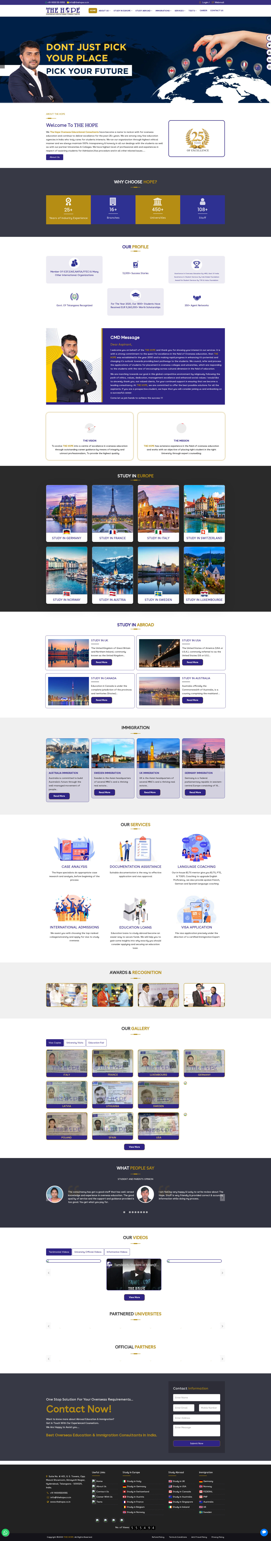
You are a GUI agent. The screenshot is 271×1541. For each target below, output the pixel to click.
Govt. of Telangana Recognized (74, 305)
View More (134, 1147)
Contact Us (102, 1491)
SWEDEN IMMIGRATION (62, 773)
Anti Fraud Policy (199, 1537)
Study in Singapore (182, 1502)
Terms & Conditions (178, 1537)
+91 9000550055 (59, 1493)
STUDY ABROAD (143, 11)
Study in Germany (136, 1486)
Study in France (134, 1502)
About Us (55, 157)
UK (204, 1507)
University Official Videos (87, 1252)
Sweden (207, 1512)
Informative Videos (117, 1252)
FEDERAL (208, 1491)
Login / (206, 2)
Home (99, 1481)
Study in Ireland (180, 1507)
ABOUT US (104, 11)
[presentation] (48, 768)
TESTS (192, 11)
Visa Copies (55, 1042)
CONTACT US (216, 10)
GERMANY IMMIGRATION (153, 773)
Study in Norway (135, 1512)
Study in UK (178, 1481)
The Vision (89, 440)
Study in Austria (135, 1496)
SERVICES (179, 11)
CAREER (203, 10)
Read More (101, 662)
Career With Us (104, 1496)
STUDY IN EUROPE (122, 11)
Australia (208, 1502)
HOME (93, 10)
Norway (207, 1486)
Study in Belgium (135, 1507)
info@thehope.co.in (79, 2)
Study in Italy (133, 1481)
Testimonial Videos (59, 1252)
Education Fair (96, 1042)
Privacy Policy (218, 1537)
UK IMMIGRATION (104, 773)
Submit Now (196, 1443)
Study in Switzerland (137, 1491)
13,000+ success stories (135, 273)
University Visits (74, 1042)
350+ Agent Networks (197, 305)
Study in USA (179, 1486)
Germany (208, 1481)
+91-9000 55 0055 (56, 2)
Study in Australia (182, 1496)
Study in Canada (181, 1491)
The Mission (181, 440)
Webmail (219, 2)
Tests (99, 1502)
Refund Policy (158, 1537)
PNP (205, 1496)
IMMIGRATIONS (163, 11)
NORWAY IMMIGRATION (198, 773)
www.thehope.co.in (60, 1502)
